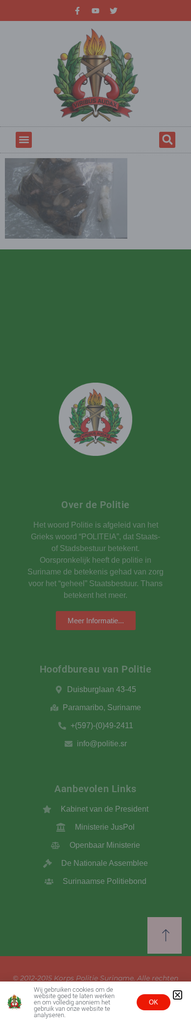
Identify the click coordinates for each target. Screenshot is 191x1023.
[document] (95, 511)
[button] (177, 995)
